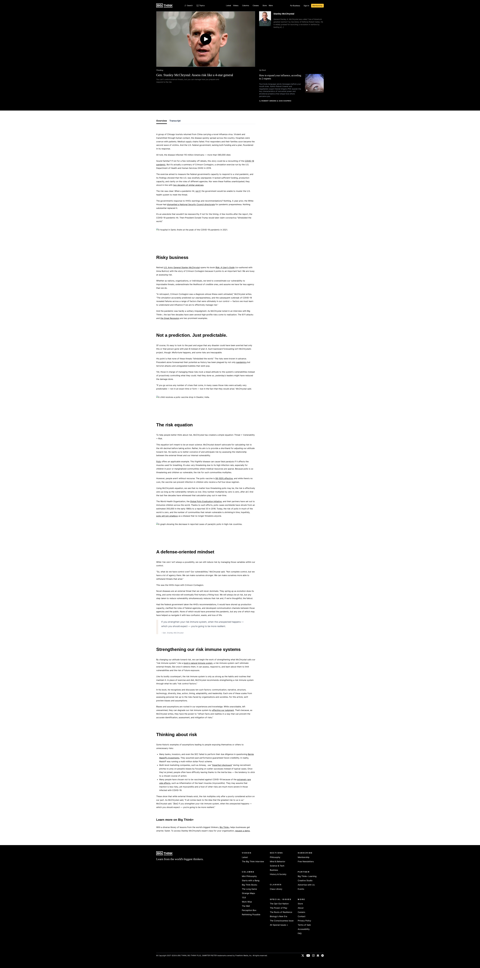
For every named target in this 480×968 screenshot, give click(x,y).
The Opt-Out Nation (279, 903)
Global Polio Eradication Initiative (206, 501)
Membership (317, 6)
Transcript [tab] (175, 120)
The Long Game (249, 889)
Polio (158, 461)
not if (198, 191)
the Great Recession (169, 318)
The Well (246, 906)
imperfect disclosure (222, 765)
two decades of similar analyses (188, 185)
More (271, 6)
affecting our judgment (223, 710)
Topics (202, 6)
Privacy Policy (304, 920)
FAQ (300, 933)
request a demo (242, 830)
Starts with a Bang (250, 880)
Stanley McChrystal (284, 14)
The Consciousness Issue (282, 920)
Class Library (276, 889)
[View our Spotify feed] (322, 955)
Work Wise (247, 901)
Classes (256, 6)
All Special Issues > (279, 925)
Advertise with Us (306, 884)
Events (301, 889)
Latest (228, 6)
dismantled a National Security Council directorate (191, 204)
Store (264, 6)
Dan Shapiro (285, 101)
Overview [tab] (161, 120)
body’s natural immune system (198, 663)
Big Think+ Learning (307, 876)
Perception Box (249, 910)
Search (189, 6)
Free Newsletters (306, 861)
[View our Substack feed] (318, 955)
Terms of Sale (304, 925)
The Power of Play (278, 908)
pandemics (241, 362)
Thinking (159, 70)
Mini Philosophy (249, 876)
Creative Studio (305, 880)
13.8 (244, 897)
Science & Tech (277, 865)
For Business (295, 6)
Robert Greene (269, 101)
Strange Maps (248, 893)
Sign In (306, 6)
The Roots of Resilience (281, 912)
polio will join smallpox (167, 516)
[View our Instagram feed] (313, 955)
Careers (301, 912)
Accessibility (304, 929)
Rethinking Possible (251, 914)
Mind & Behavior (277, 861)
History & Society (278, 874)
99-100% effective (224, 478)
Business (274, 870)
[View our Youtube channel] (308, 955)
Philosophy (275, 857)
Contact (301, 916)
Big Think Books (249, 884)
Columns (245, 6)
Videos (236, 6)
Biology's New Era (278, 916)
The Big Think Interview (253, 861)
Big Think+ (225, 827)
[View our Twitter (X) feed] (303, 955)
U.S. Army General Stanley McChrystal (182, 267)
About (301, 908)
